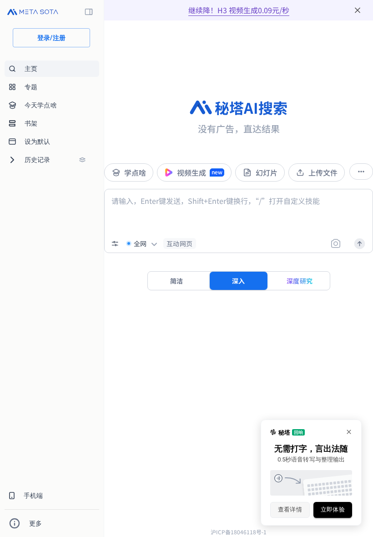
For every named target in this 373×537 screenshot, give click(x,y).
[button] (179, 243)
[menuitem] (52, 69)
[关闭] (357, 10)
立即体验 (333, 509)
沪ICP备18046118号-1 (239, 532)
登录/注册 (51, 37)
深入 (238, 280)
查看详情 (290, 509)
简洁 (176, 280)
